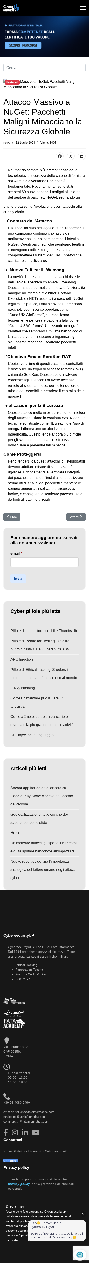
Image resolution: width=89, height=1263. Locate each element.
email (16, 553)
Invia (18, 579)
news (6, 142)
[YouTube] (36, 1132)
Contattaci (10, 1160)
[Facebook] (60, 156)
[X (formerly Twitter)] (71, 156)
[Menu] (83, 8)
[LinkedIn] (82, 156)
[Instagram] (16, 1132)
